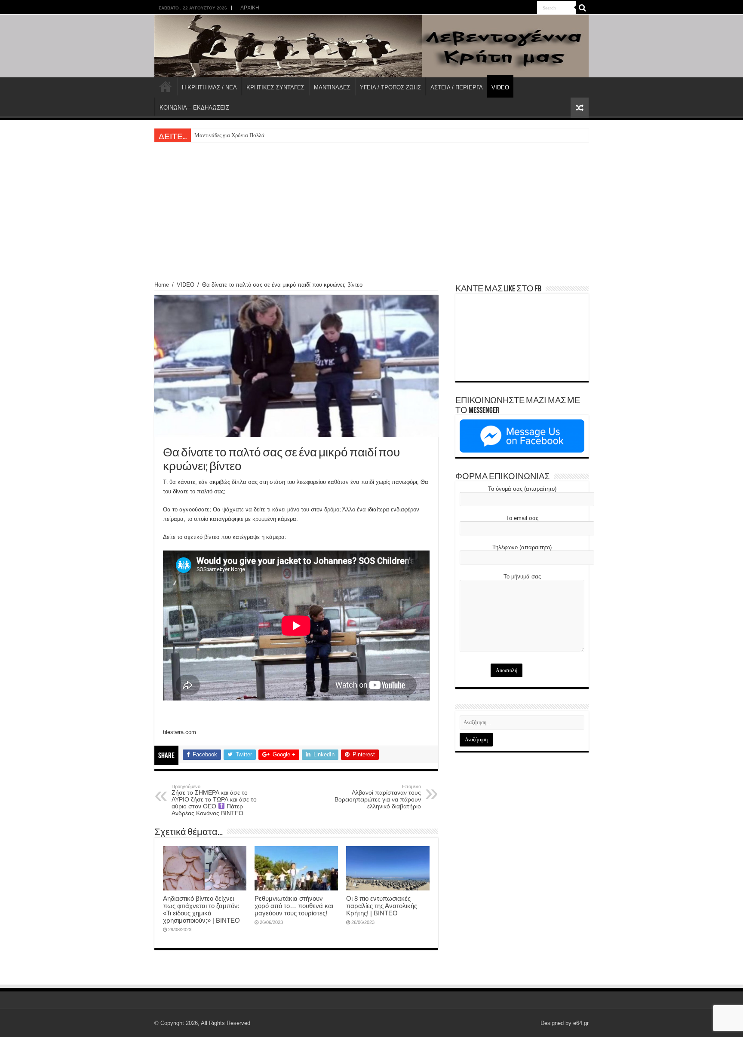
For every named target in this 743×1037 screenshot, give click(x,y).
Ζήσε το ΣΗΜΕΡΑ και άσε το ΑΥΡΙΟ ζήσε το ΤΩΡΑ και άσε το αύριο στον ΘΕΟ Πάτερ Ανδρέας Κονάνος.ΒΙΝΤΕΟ (214, 800)
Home (161, 284)
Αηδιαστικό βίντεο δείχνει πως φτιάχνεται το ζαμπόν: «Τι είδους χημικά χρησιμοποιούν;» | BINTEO (201, 909)
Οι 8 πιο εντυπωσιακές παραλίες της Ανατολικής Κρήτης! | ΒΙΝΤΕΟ (381, 906)
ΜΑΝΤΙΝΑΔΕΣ (332, 87)
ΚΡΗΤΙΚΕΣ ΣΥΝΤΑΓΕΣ (275, 87)
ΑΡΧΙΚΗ (249, 8)
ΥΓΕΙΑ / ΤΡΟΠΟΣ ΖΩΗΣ (390, 87)
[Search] (582, 7)
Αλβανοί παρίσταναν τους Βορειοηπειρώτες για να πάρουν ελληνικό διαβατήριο (378, 797)
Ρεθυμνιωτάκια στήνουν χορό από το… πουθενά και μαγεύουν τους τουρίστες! (294, 906)
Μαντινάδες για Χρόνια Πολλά (229, 135)
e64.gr (581, 1023)
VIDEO (500, 87)
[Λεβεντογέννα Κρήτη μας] (371, 46)
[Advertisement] (371, 207)
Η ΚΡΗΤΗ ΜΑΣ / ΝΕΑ (209, 87)
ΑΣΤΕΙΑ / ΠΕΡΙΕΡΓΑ (456, 87)
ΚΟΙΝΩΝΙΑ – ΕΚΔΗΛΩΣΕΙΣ (194, 107)
